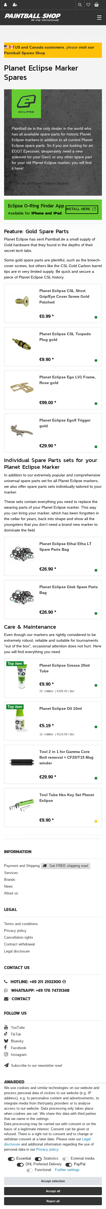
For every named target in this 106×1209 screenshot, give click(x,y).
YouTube (17, 1028)
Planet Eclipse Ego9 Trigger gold (65, 423)
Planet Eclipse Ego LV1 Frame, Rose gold (67, 380)
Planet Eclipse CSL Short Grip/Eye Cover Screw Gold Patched (64, 296)
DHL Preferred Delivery (44, 1164)
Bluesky (17, 1041)
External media (82, 1158)
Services (11, 873)
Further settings (67, 1170)
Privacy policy (15, 931)
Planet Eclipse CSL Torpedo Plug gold (65, 337)
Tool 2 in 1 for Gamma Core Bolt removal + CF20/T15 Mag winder (66, 757)
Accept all (53, 1191)
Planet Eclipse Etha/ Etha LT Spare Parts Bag (65, 547)
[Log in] (6, 5)
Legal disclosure (17, 951)
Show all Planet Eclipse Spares (42, 183)
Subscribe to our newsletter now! (36, 1066)
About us (11, 893)
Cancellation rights (18, 937)
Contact (20, 999)
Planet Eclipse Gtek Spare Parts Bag (68, 590)
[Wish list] (88, 5)
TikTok (15, 1034)
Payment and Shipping (46, 866)
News (8, 886)
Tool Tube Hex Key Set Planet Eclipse (66, 798)
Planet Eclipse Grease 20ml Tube (64, 668)
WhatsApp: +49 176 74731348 (40, 990)
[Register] (15, 5)
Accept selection (53, 1181)
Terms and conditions (21, 924)
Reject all (53, 1201)
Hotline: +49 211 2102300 (36, 982)
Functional (43, 1170)
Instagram (18, 1055)
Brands (9, 880)
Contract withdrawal (19, 944)
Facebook (18, 1048)
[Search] (80, 5)
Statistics (50, 1158)
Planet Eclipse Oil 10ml (60, 708)
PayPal (79, 1164)
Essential (23, 1158)
